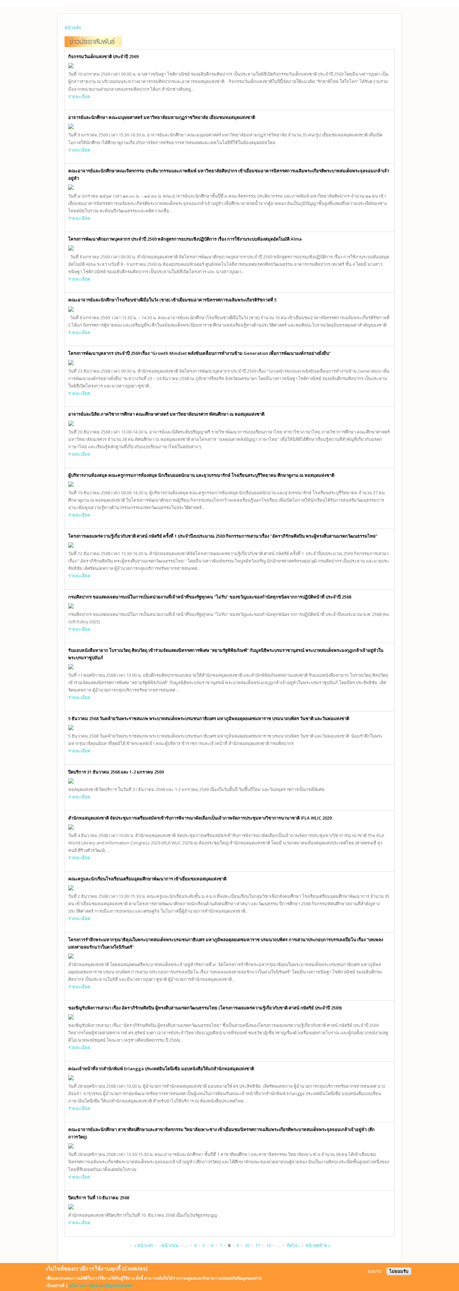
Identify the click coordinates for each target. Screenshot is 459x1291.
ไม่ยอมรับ (398, 1271)
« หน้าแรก (143, 1245)
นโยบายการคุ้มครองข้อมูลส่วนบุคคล (100, 1285)
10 (247, 1245)
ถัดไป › (293, 1245)
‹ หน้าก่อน (168, 1245)
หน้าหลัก (73, 28)
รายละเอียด (79, 96)
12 (268, 1245)
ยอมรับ (374, 1271)
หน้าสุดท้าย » (317, 1245)
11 (257, 1245)
